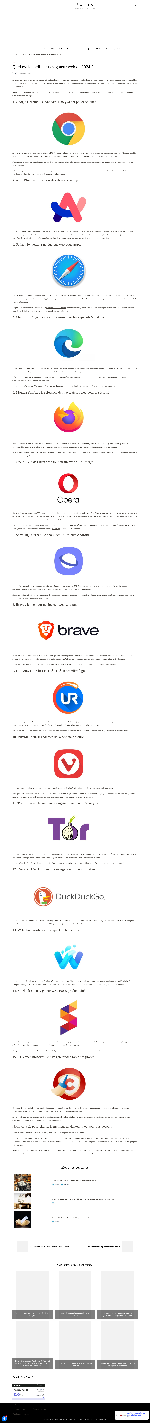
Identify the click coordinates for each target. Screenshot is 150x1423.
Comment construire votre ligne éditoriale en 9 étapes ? (32, 1314)
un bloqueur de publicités (122, 655)
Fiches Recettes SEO (46, 49)
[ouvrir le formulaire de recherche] (135, 6)
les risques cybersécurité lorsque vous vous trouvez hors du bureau (39, 520)
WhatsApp (56, 529)
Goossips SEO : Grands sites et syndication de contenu (75, 1364)
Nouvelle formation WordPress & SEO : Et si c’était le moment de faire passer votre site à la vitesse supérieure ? (32, 1363)
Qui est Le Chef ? (94, 49)
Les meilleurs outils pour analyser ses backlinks (75, 1314)
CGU (14, 1404)
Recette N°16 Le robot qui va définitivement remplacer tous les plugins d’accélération (83, 1199)
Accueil (31, 49)
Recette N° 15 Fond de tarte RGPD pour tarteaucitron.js (72, 1218)
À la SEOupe (85, 5)
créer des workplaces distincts (117, 231)
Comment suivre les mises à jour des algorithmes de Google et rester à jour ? (117, 1314)
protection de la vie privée (55, 308)
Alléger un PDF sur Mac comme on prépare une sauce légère (74, 1180)
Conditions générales (113, 49)
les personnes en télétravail (53, 1042)
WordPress (102, 1419)
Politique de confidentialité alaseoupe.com (29, 1409)
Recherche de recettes (67, 49)
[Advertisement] (75, 29)
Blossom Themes (83, 1419)
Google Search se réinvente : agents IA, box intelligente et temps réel (117, 1364)
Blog (13, 62)
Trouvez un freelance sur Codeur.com (119, 1150)
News (81, 49)
